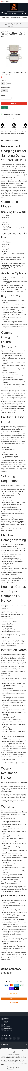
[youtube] (6, 1038)
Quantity (3, 95)
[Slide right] (27, 24)
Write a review (14, 999)
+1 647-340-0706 (8, 1030)
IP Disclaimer (4, 1044)
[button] (4, 13)
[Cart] (25, 13)
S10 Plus (9, 83)
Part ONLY (4, 90)
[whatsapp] (18, 1038)
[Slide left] (1, 24)
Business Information (7, 1048)
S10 (3, 83)
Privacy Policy (20, 1063)
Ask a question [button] (14, 1002)
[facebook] (2, 1038)
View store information (9, 119)
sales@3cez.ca (7, 1026)
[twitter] (10, 1038)
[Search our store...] (22, 13)
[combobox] (15, 13)
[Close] (22, 1050)
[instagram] (14, 1038)
